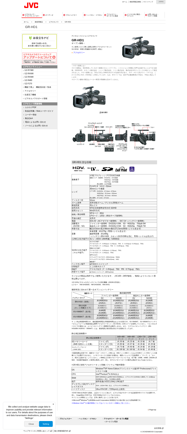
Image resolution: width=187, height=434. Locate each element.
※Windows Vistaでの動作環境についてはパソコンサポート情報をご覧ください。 (101, 403)
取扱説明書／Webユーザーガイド (39, 111)
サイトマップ (148, 2)
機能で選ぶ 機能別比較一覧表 (38, 87)
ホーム (124, 2)
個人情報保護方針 (61, 431)
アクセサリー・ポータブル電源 (116, 419)
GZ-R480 (28, 80)
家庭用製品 (39, 22)
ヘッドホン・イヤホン (88, 419)
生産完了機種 (30, 95)
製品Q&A (29, 118)
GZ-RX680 (29, 77)
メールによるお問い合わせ (36, 126)
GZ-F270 (28, 84)
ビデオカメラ (54, 22)
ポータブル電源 (111, 422)
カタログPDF (30, 107)
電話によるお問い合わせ (35, 122)
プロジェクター (65, 419)
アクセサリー (30, 91)
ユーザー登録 (30, 115)
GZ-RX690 (29, 74)
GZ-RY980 (29, 70)
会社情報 (157, 428)
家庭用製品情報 (135, 2)
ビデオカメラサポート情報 (36, 99)
